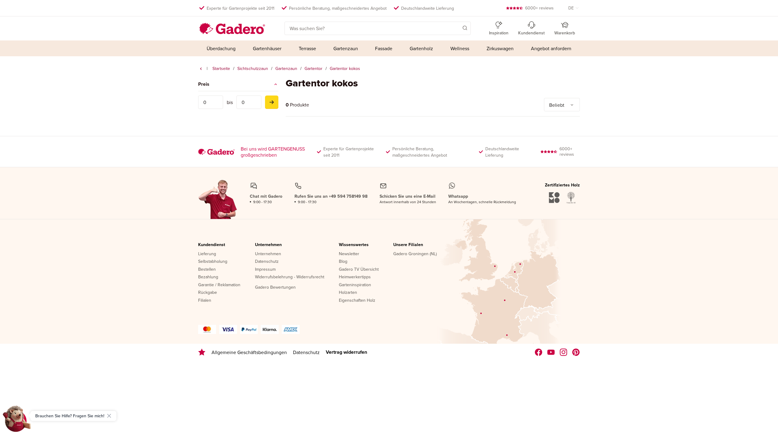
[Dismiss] (109, 415)
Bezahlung (208, 277)
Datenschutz (267, 261)
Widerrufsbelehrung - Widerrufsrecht (289, 277)
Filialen (204, 300)
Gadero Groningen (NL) (415, 254)
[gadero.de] (563, 352)
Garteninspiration (355, 285)
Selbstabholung (212, 261)
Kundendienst (211, 245)
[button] (456, 27)
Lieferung (207, 254)
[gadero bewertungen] (201, 352)
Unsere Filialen (408, 245)
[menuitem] (221, 48)
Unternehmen (268, 245)
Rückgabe (207, 292)
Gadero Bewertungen (275, 287)
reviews (539, 8)
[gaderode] (576, 352)
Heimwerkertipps (355, 277)
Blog (343, 261)
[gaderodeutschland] (538, 352)
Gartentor (313, 68)
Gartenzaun (286, 68)
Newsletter (349, 254)
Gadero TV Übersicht (359, 269)
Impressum (265, 269)
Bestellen (207, 269)
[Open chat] (17, 421)
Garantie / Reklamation (219, 285)
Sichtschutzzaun (252, 68)
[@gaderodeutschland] (551, 352)
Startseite (221, 68)
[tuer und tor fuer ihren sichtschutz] (201, 68)
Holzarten (348, 292)
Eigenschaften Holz (357, 300)
